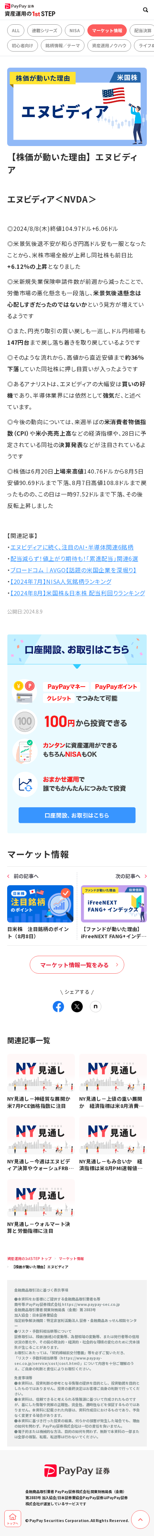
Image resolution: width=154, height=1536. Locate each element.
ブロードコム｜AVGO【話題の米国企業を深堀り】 (73, 570)
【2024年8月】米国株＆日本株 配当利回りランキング (77, 592)
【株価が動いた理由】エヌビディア (39, 1266)
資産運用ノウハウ (109, 45)
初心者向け (22, 45)
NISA (74, 30)
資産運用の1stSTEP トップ (29, 1258)
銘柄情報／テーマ (62, 45)
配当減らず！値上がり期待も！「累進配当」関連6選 (74, 558)
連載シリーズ (44, 30)
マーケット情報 (107, 30)
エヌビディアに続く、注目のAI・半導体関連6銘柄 (72, 547)
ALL (16, 30)
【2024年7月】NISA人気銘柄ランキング (60, 581)
